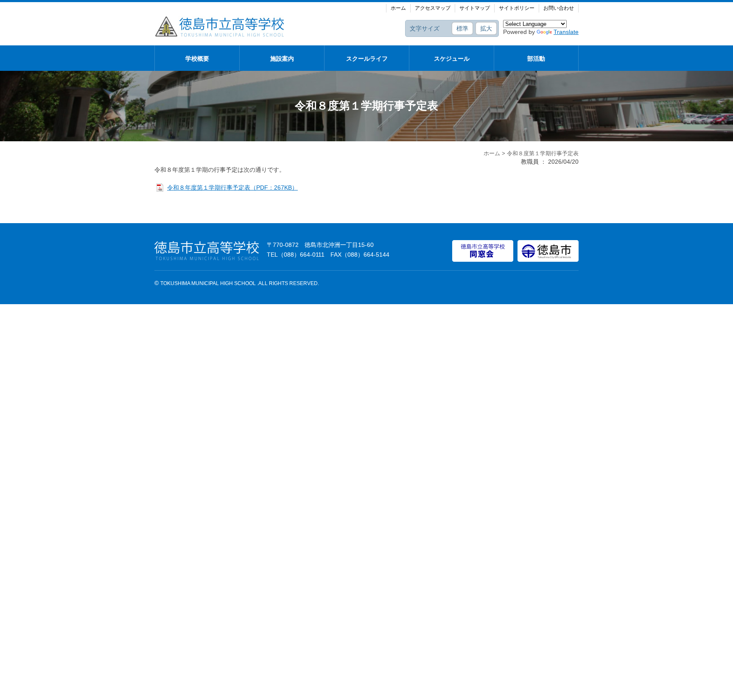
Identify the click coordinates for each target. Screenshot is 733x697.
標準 (462, 28)
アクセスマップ (432, 8)
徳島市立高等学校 (220, 26)
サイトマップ (474, 8)
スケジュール (452, 58)
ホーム (398, 8)
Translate (566, 31)
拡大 (486, 28)
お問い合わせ (558, 8)
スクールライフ (367, 58)
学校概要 (197, 58)
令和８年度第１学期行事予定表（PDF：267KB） (232, 187)
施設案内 (282, 58)
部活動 (536, 58)
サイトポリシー (516, 8)
